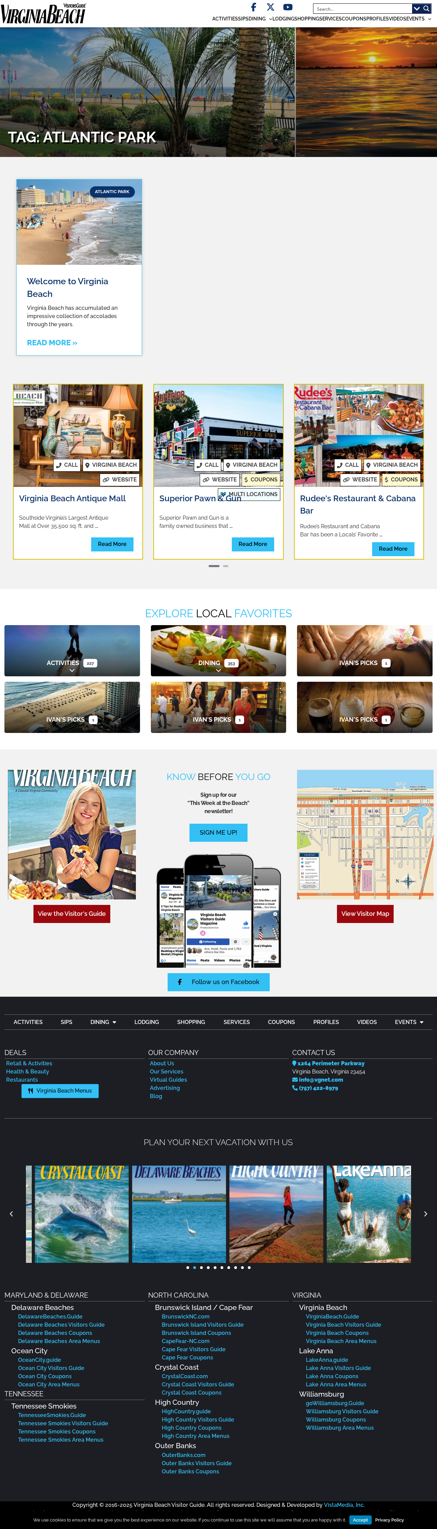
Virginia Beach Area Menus (341, 1341)
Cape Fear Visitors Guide (194, 1349)
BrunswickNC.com (186, 1316)
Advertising (165, 1088)
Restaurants (22, 1080)
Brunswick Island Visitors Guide (203, 1325)
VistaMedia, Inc (344, 1505)
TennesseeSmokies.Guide (52, 1415)
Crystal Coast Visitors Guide (198, 1384)
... (96, 526)
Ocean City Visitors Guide (51, 1368)
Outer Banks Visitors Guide (197, 1463)
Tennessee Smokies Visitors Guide (63, 1423)
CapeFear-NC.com (186, 1341)
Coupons (354, 18)
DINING (257, 18)
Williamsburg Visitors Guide (342, 1411)
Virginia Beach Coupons (337, 1333)
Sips (243, 18)
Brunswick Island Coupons (196, 1333)
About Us (162, 1063)
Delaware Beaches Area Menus (59, 1341)
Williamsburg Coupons (336, 1419)
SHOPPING (306, 18)
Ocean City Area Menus (49, 1384)
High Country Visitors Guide (198, 1419)
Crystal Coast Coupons (192, 1392)
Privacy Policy (389, 1520)
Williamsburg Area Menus (340, 1428)
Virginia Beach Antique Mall (72, 498)
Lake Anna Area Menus (336, 1384)
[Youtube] (287, 7)
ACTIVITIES (225, 18)
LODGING (283, 18)
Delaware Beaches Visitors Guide (61, 1325)
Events (415, 18)
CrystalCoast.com (185, 1376)
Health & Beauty (27, 1071)
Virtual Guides (168, 1080)
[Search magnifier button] (426, 8)
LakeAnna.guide (327, 1360)
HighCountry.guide (186, 1411)
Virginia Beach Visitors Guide (343, 1325)
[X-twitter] (270, 7)
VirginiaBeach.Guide (332, 1316)
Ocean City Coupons (45, 1376)
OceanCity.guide (39, 1360)
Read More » (52, 342)
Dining (209, 662)
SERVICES (330, 18)
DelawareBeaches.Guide (50, 1316)
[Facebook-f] (253, 7)
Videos (397, 18)
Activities (63, 662)
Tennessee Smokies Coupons (57, 1431)
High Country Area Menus (195, 1436)
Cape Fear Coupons (187, 1357)
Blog (156, 1096)
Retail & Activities (29, 1063)
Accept (360, 1520)
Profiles (377, 18)
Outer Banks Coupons (190, 1471)
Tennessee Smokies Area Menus (60, 1440)
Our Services (166, 1071)
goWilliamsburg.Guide (335, 1403)
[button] (11, 1214)
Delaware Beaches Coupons (55, 1333)
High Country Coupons (192, 1428)
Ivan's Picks (358, 662)
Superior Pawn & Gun (200, 498)
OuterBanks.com (184, 1455)
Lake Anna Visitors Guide (338, 1368)
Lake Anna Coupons (332, 1376)
